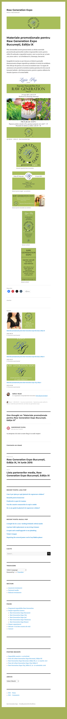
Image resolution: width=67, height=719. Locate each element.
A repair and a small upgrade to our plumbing (21, 530)
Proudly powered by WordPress (27, 704)
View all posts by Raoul (41, 395)
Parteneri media (13, 590)
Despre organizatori (14, 624)
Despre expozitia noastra (16, 610)
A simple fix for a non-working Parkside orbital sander (25, 524)
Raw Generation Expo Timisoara (20, 619)
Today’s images (12, 534)
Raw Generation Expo (19, 10)
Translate (20, 572)
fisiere (8, 403)
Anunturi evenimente (26, 402)
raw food (26, 403)
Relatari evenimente (14, 592)
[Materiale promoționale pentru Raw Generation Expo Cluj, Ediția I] (29, 372)
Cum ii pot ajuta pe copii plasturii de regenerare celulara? (25, 494)
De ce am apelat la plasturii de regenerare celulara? (23, 508)
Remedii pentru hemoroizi (15, 498)
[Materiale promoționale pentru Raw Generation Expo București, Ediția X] (29, 346)
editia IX (45, 402)
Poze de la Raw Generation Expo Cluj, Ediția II (23, 663)
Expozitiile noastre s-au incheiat (18, 656)
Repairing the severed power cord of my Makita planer (24, 537)
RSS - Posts (12, 693)
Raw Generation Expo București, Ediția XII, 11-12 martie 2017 (27, 661)
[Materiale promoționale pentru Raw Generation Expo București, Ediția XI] (29, 320)
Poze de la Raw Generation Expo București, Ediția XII (25, 658)
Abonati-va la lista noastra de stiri (19, 626)
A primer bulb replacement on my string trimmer (23, 527)
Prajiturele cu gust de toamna (16, 501)
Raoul (10, 402)
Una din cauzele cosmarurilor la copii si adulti (22, 504)
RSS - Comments (13, 695)
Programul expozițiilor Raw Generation (21, 608)
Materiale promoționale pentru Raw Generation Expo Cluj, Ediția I (24, 382)
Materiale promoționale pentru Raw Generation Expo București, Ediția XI (26, 330)
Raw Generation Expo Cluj (18, 615)
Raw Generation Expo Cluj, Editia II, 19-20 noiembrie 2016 (27, 665)
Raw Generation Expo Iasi (18, 617)
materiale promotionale (16, 403)
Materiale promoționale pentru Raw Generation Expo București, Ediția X (25, 356)
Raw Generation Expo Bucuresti (20, 613)
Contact (10, 629)
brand (35, 402)
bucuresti (39, 402)
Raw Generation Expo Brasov (19, 622)
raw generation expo (34, 403)
